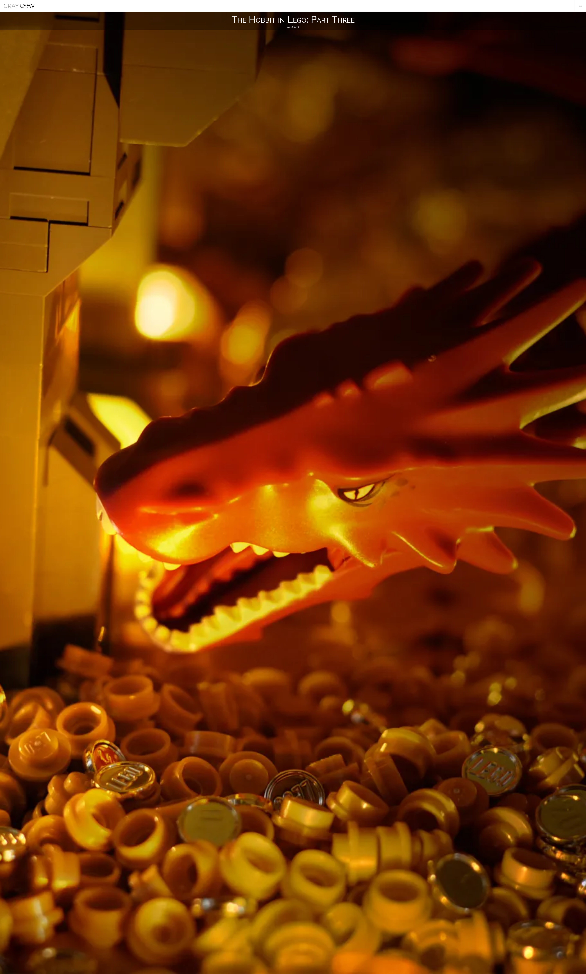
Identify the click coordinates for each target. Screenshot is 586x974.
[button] (19, 6)
